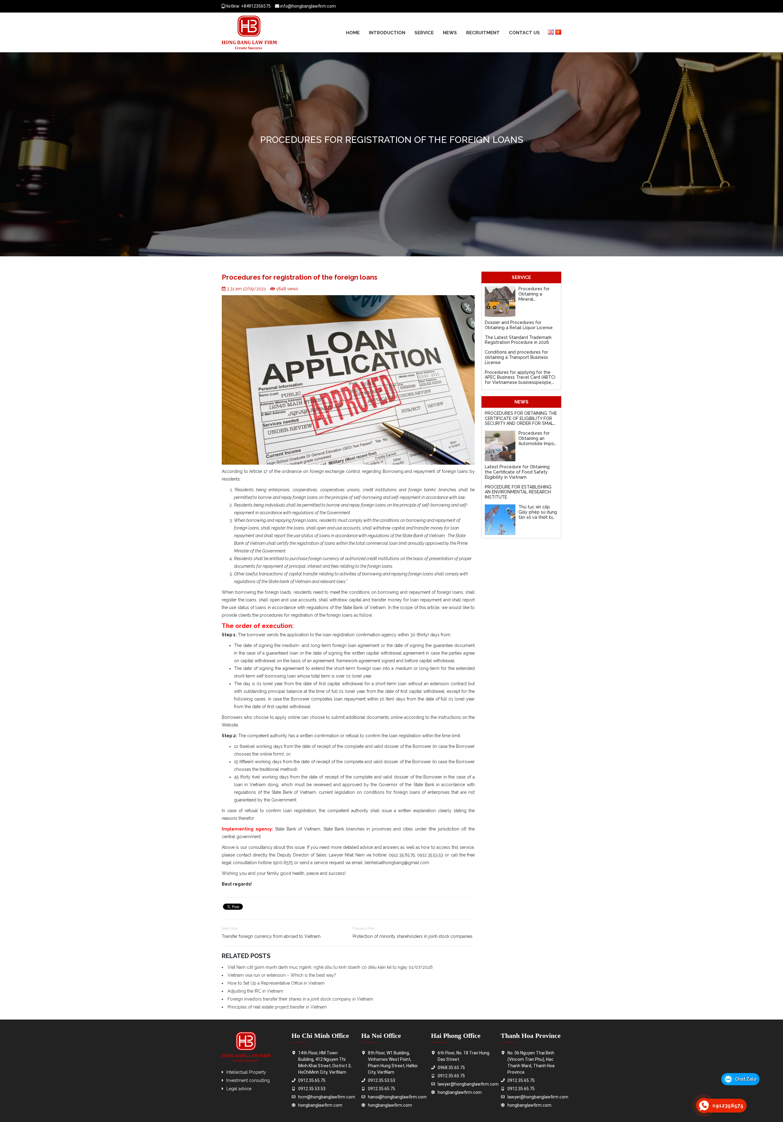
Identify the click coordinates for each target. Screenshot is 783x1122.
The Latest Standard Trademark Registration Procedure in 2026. (518, 340)
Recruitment (483, 32)
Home (353, 32)
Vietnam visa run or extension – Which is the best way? (282, 975)
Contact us (524, 32)
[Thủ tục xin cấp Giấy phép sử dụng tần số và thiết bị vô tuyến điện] (500, 519)
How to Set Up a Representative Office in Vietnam (276, 983)
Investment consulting (248, 1080)
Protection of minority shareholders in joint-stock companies (413, 936)
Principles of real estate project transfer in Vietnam (277, 1007)
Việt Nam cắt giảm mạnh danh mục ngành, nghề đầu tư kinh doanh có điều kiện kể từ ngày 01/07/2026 (330, 967)
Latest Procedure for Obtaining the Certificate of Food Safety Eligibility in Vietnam (517, 472)
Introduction (387, 32)
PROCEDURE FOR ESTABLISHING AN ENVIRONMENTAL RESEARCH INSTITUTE (518, 492)
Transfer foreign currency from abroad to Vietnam (271, 936)
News (450, 32)
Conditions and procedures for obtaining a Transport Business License (516, 357)
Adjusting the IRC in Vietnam (255, 991)
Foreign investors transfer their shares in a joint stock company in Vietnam (300, 999)
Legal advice (238, 1088)
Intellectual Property (246, 1072)
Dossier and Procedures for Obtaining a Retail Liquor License (519, 325)
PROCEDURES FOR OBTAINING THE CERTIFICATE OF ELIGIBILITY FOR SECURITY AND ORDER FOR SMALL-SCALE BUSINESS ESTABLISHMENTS (521, 423)
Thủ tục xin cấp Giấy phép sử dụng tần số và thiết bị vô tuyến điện (537, 514)
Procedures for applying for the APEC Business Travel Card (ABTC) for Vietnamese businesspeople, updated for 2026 (520, 380)
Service (424, 32)
